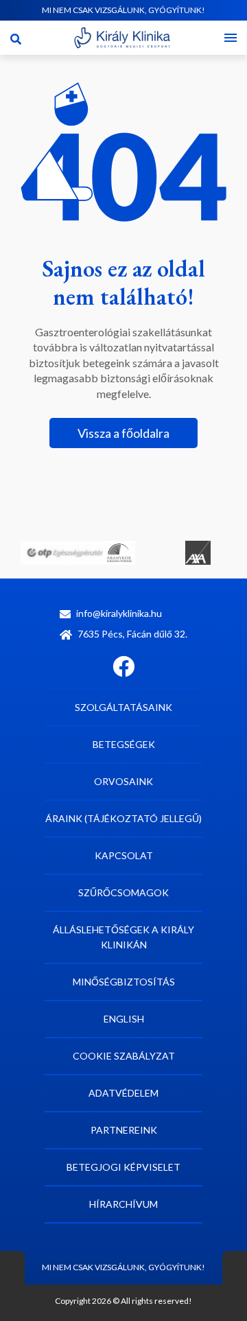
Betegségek (124, 744)
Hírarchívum (123, 1204)
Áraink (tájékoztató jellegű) (123, 818)
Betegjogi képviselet (123, 1167)
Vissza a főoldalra (123, 433)
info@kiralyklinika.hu (119, 613)
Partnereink (124, 1130)
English (124, 1019)
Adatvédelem (123, 1093)
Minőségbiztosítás (124, 981)
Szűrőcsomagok (123, 892)
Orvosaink (123, 781)
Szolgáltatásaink (123, 707)
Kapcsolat (124, 855)
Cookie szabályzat (124, 1056)
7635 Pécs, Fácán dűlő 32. (132, 634)
